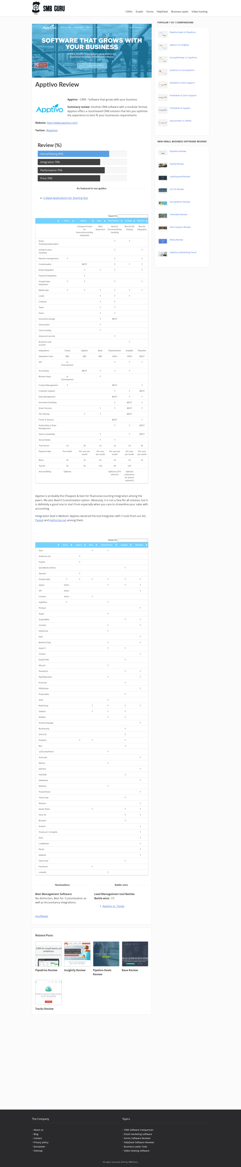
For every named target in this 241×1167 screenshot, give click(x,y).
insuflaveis (41, 916)
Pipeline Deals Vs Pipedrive (183, 32)
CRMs (128, 11)
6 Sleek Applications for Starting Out (65, 198)
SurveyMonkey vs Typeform (183, 57)
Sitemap (38, 1150)
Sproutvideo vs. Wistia (180, 120)
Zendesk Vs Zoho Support (182, 82)
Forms (149, 11)
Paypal (39, 520)
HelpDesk (162, 11)
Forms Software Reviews (137, 1138)
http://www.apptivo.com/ (62, 123)
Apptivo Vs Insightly (179, 45)
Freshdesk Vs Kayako (180, 108)
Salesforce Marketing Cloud (183, 252)
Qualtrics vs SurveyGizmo (182, 70)
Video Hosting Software (136, 1150)
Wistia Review (176, 239)
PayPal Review (177, 164)
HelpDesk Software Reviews (139, 1142)
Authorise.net (58, 520)
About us (38, 1129)
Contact (38, 1138)
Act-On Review (177, 189)
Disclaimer (39, 1146)
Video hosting (199, 11)
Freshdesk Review (178, 214)
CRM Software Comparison (138, 1129)
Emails (139, 11)
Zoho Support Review (180, 227)
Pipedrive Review (178, 151)
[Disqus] (92, 1059)
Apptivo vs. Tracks (113, 906)
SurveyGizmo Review (180, 201)
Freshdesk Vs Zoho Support (183, 95)
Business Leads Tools (135, 1146)
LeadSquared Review (180, 176)
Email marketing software (138, 1134)
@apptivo (52, 130)
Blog (36, 1134)
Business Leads (179, 11)
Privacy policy (41, 1142)
